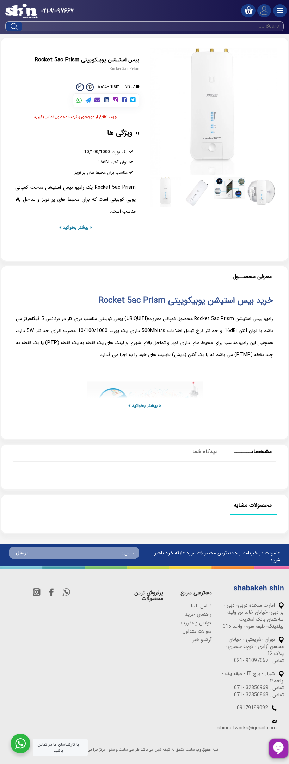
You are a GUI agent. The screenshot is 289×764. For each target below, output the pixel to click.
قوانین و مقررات (195, 622)
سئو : (111, 750)
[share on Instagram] (115, 100)
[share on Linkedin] (106, 100)
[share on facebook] (124, 100)
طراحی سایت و (128, 750)
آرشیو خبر (202, 639)
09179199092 (252, 708)
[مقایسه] (80, 87)
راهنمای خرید (198, 614)
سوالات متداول (197, 631)
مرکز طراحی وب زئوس (88, 750)
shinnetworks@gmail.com (247, 728)
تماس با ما (201, 605)
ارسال (22, 552)
